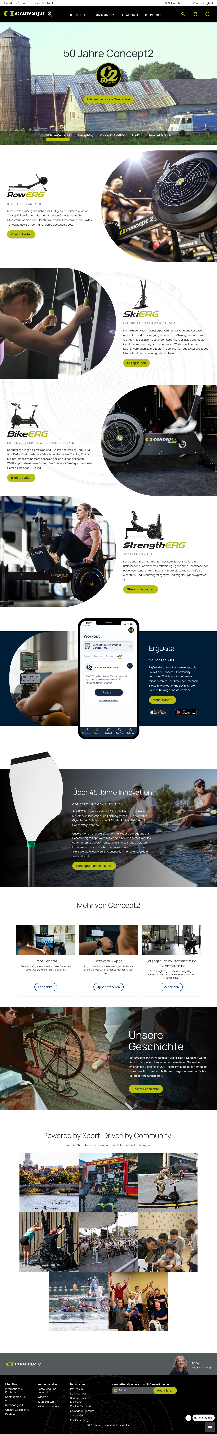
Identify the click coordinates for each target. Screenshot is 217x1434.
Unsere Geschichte (145, 1089)
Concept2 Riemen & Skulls (94, 866)
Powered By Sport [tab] (160, 135)
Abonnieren (165, 1390)
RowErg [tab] (136, 135)
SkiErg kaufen (136, 363)
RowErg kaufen (21, 234)
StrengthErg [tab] (85, 135)
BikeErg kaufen (21, 478)
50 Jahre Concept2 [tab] (58, 135)
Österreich (174, 3)
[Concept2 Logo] (28, 14)
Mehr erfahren (162, 700)
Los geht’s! (45, 987)
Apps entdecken (108, 987)
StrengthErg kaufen (140, 589)
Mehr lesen (171, 987)
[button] (49, 1182)
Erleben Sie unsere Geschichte (108, 99)
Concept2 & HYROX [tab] (112, 135)
